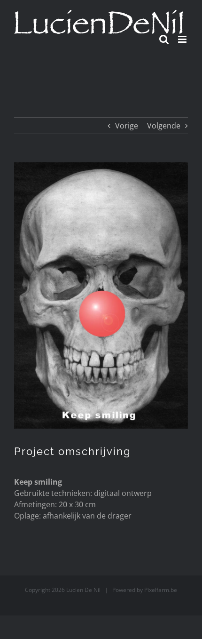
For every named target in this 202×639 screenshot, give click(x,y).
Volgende (163, 125)
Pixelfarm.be (160, 590)
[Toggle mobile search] (164, 39)
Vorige (126, 125)
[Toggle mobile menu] (183, 39)
